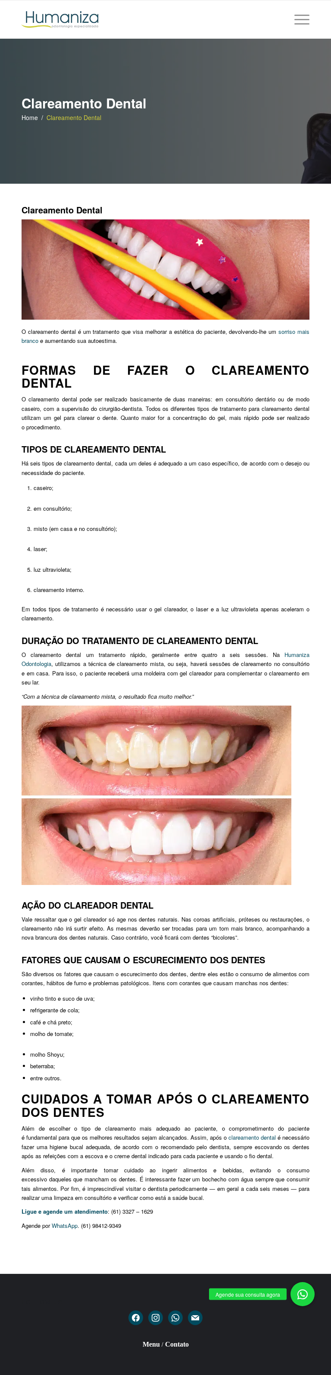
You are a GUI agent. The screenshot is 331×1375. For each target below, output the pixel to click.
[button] (302, 1294)
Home (30, 117)
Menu (151, 1344)
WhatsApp (65, 1225)
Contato (177, 1344)
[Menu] (299, 19)
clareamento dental (252, 1137)
